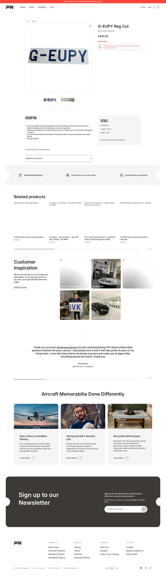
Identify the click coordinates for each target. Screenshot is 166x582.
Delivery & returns (33, 158)
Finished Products (56, 551)
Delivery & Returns (134, 551)
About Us (104, 547)
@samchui (65, 317)
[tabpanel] (30, 224)
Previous (148, 249)
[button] (141, 568)
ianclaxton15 (97, 286)
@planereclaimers (67, 347)
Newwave (74, 568)
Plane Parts (53, 547)
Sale (52, 7)
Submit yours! (20, 287)
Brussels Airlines (82, 558)
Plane (22, 7)
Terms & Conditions (132, 500)
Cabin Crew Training (109, 554)
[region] (25, 567)
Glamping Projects (56, 558)
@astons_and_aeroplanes (103, 317)
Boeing (77, 547)
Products (42, 7)
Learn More (25, 458)
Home (27, 21)
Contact (143, 7)
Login (150, 7)
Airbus (77, 551)
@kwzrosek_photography (72, 286)
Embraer (78, 554)
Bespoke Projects (56, 554)
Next (151, 249)
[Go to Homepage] (9, 7)
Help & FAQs (131, 554)
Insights (103, 551)
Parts (31, 7)
